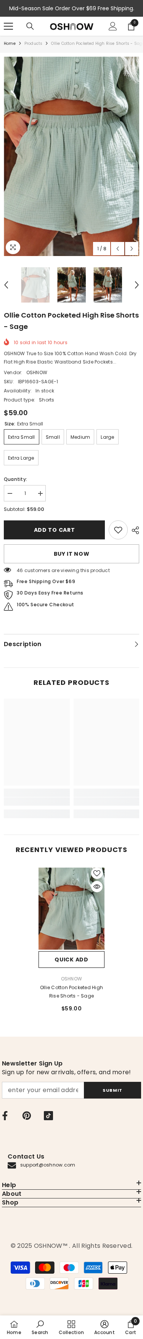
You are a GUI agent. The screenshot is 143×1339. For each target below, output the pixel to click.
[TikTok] (48, 1116)
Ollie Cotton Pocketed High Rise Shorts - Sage (71, 991)
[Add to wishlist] (97, 873)
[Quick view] (97, 886)
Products (33, 43)
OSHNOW (36, 372)
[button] (117, 248)
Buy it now (72, 554)
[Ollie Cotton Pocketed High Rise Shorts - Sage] (71, 908)
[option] (71, 156)
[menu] (8, 26)
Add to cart (54, 530)
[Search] (30, 26)
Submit (112, 1090)
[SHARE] (133, 530)
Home (10, 43)
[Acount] (113, 26)
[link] (118, 529)
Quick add (71, 959)
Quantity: (15, 479)
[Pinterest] (27, 1116)
